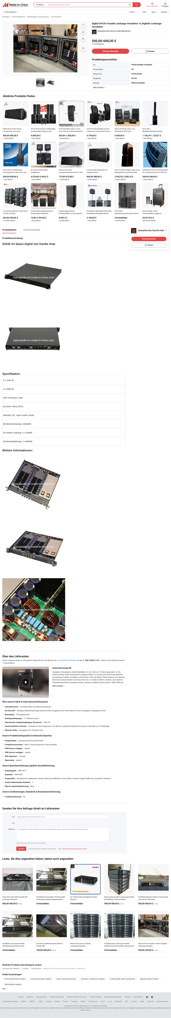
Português (74, 1001)
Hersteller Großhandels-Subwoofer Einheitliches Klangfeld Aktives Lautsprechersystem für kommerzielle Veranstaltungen (99, 212)
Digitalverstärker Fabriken (149, 979)
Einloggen (165, 6)
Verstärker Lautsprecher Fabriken (93, 979)
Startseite (5, 17)
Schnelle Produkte (95, 997)
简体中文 (24, 1001)
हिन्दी (126, 1001)
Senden (21, 848)
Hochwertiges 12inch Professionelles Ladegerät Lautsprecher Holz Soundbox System (152, 212)
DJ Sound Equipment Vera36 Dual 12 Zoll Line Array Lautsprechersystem (15, 212)
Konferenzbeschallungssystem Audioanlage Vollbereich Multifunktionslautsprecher (42, 212)
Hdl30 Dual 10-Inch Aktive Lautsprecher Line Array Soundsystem (12, 130)
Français (48, 1001)
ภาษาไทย (134, 1001)
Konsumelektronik (18, 17)
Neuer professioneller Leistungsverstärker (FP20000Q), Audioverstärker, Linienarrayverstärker (119, 899)
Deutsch (65, 1001)
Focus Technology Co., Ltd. (83, 1006)
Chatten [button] (151, 51)
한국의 (103, 1001)
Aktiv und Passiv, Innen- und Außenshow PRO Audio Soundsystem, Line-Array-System (126, 130)
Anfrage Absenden (110, 51)
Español (57, 1001)
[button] (130, 5)
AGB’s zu (88, 1010)
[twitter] (152, 997)
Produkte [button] (39, 4)
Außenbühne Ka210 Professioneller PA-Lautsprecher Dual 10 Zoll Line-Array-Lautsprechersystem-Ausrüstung (155, 171)
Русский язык (93, 1001)
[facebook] (147, 997)
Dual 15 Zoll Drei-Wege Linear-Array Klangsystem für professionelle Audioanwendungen (127, 171)
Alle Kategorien (10, 12)
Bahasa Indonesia (162, 1001)
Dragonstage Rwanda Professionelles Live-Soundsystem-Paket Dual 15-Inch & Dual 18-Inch (71, 212)
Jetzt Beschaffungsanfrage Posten (73, 849)
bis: (14, 823)
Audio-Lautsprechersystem (66, 979)
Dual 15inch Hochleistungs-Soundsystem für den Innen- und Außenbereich (14, 171)
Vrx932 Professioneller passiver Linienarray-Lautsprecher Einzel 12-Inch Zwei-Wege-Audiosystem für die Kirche (99, 130)
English (15, 1001)
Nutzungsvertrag (41, 997)
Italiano (83, 1001)
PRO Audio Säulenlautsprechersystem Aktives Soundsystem (127, 212)
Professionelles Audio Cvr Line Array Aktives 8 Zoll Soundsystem (71, 130)
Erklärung (30, 997)
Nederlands (118, 1001)
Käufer (132, 12)
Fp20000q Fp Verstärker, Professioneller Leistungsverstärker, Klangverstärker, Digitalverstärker (50, 899)
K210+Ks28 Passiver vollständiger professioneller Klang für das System (43, 130)
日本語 (41, 1001)
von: (13, 817)
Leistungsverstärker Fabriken (40, 979)
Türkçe (142, 1001)
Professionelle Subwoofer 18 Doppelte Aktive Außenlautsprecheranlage (97, 171)
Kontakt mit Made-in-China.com (77, 997)
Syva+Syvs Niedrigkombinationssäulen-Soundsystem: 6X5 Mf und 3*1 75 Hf (154, 130)
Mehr (4, 989)
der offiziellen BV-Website (66, 660)
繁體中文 (32, 1001)
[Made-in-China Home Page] (15, 4)
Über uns (21, 997)
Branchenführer (138, 997)
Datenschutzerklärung (57, 997)
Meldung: (11, 829)
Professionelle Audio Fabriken (14, 979)
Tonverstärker (56, 17)
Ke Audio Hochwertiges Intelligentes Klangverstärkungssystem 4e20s (43, 171)
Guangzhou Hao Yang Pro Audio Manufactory (114, 31)
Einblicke (127, 997)
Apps (153, 12)
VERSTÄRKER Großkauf (12, 984)
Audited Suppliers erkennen (112, 997)
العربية (110, 1001)
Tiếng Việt (150, 1001)
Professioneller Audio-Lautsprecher (122, 979)
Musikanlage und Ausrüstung (38, 17)
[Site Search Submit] (137, 4)
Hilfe (144, 12)
